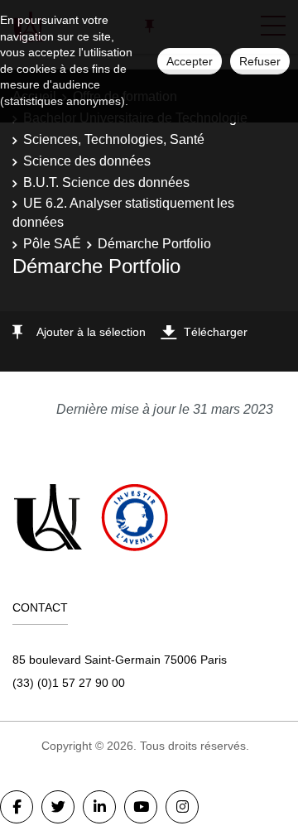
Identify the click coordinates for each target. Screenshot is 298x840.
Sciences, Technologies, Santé (113, 139)
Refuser (260, 61)
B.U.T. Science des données (106, 182)
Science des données (87, 161)
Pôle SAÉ (52, 244)
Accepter (189, 61)
